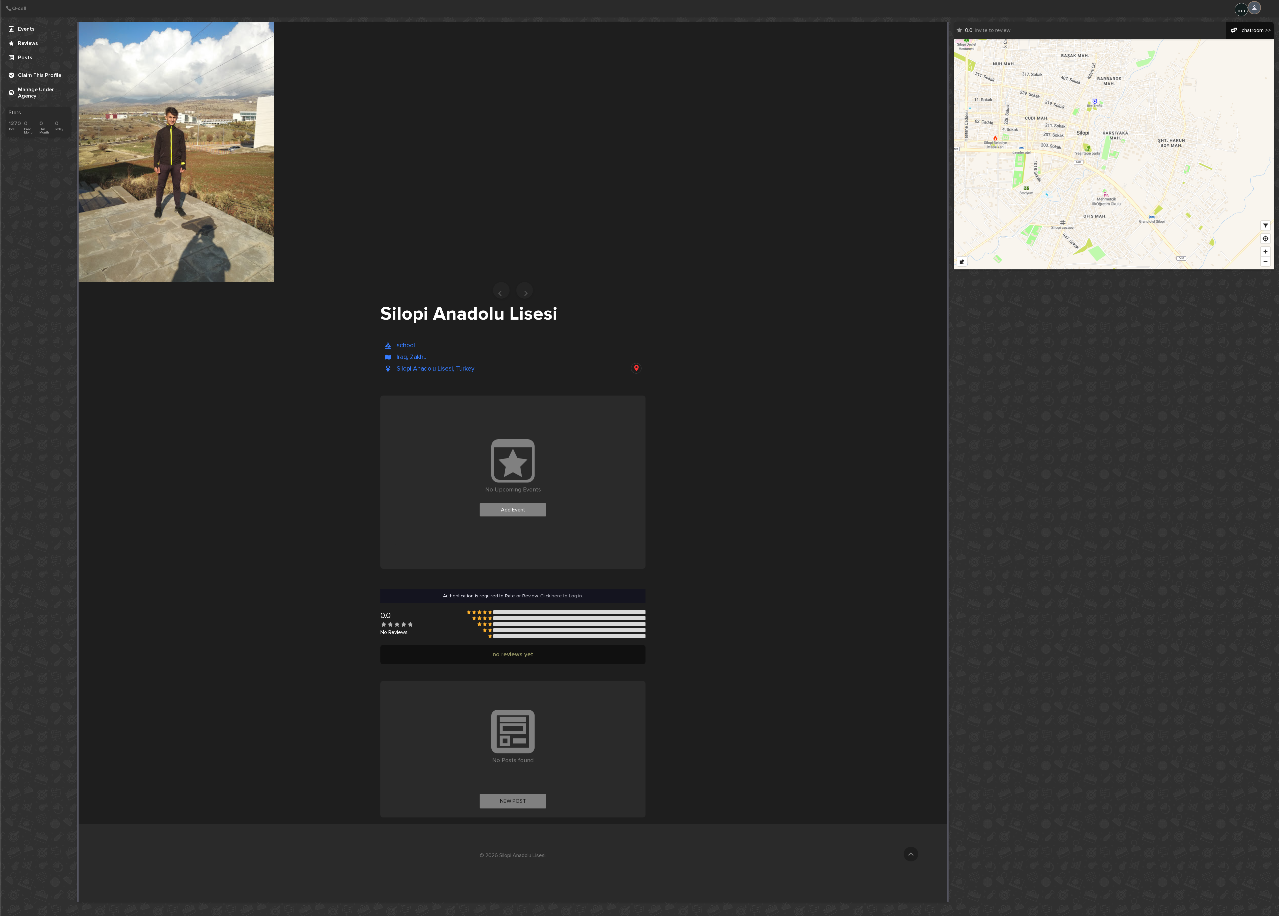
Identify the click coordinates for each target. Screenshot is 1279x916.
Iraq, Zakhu (412, 357)
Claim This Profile (39, 75)
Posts (25, 57)
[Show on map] (636, 368)
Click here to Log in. (561, 596)
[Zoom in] (1265, 251)
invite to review (988, 30)
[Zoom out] (1265, 261)
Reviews (28, 43)
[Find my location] (1265, 238)
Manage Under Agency (36, 92)
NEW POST (513, 801)
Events (26, 29)
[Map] (1114, 154)
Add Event (513, 509)
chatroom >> (1256, 30)
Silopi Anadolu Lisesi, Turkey (435, 369)
